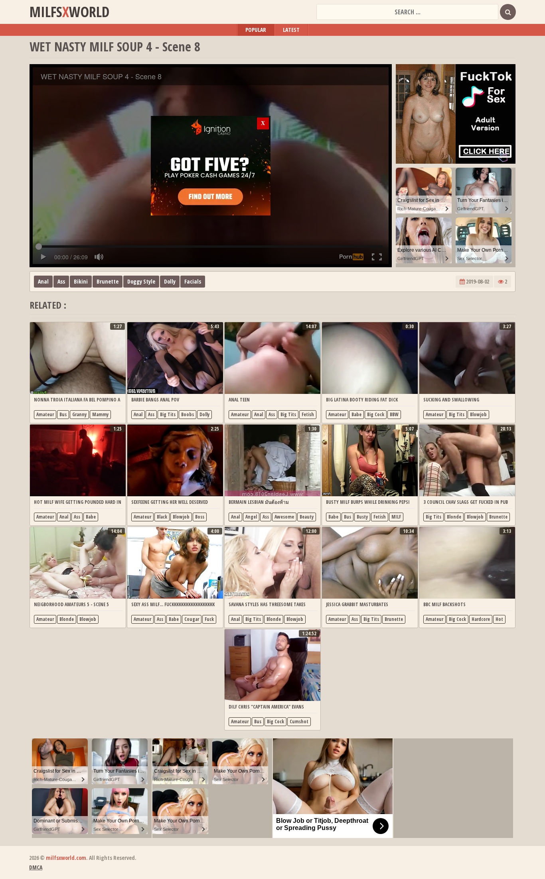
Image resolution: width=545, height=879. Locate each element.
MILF (396, 516)
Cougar (191, 619)
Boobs (187, 414)
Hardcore (481, 619)
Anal (43, 281)
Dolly (170, 281)
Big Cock (375, 414)
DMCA (35, 867)
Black (162, 516)
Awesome (284, 516)
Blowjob (478, 414)
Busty (362, 516)
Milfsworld (69, 12)
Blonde (454, 516)
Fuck (209, 619)
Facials (192, 281)
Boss (199, 516)
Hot (499, 619)
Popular (255, 29)
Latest (291, 29)
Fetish (308, 414)
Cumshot (299, 721)
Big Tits (168, 414)
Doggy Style (141, 281)
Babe (356, 414)
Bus (63, 414)
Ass (61, 281)
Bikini (81, 281)
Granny (79, 414)
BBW (394, 414)
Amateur (45, 414)
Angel (251, 516)
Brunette (107, 281)
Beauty (307, 516)
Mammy (100, 414)
